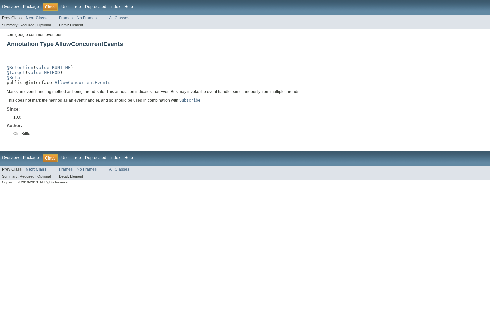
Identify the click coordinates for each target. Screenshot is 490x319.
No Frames (87, 18)
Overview (10, 6)
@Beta (13, 77)
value (42, 67)
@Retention (20, 67)
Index (115, 6)
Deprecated (95, 6)
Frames (66, 18)
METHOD (52, 72)
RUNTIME (61, 67)
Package (31, 6)
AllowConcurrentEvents (83, 82)
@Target (16, 72)
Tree (77, 6)
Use (65, 6)
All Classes (119, 18)
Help (128, 6)
